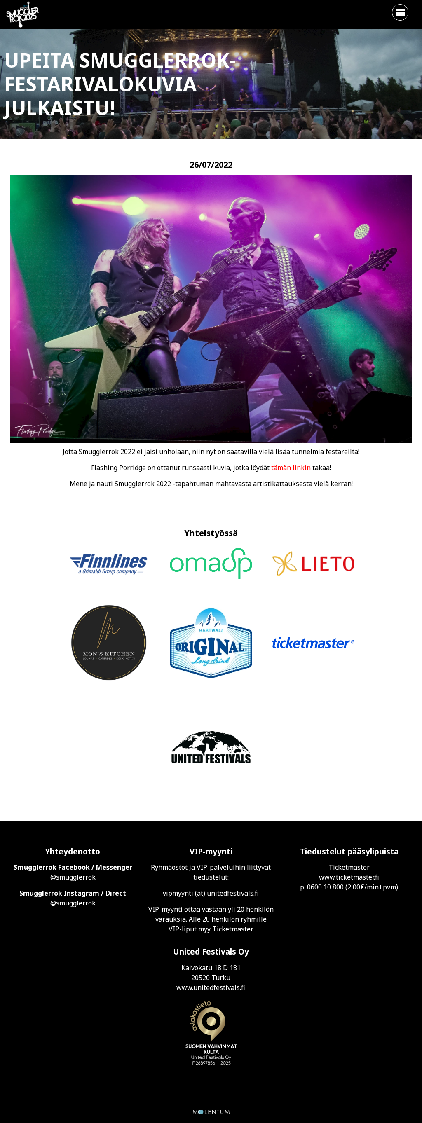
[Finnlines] (109, 565)
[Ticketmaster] (313, 643)
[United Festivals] (211, 748)
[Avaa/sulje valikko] (400, 12)
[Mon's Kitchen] (109, 644)
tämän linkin (291, 467)
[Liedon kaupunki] (313, 565)
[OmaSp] (211, 565)
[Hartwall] (211, 643)
